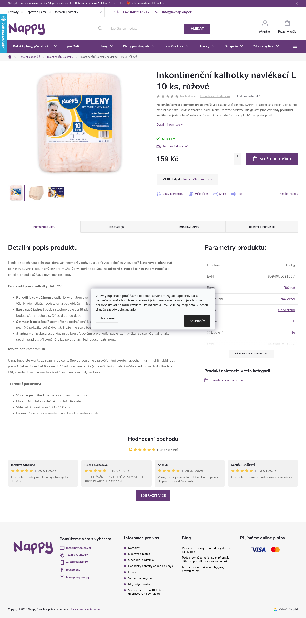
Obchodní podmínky (66, 12)
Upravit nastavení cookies (85, 609)
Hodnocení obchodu (153, 439)
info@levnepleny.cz (78, 548)
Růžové (289, 287)
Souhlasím (197, 321)
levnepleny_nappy (78, 577)
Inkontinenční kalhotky (226, 380)
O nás (132, 572)
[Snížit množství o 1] (237, 162)
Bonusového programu (197, 179)
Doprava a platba (36, 12)
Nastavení (107, 318)
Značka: (289, 194)
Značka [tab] (189, 227)
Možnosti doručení (175, 146)
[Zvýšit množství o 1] (237, 156)
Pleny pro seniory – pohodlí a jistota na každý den (207, 550)
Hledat (197, 28)
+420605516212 (77, 555)
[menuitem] (35, 46)
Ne (293, 332)
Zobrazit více (153, 495)
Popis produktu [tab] (44, 227)
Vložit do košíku (275, 159)
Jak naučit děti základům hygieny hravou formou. (203, 569)
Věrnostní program (140, 578)
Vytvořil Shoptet (288, 609)
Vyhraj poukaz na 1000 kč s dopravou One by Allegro (146, 592)
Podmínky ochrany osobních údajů (150, 566)
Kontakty (13, 12)
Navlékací (288, 299)
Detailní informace (168, 125)
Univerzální (286, 310)
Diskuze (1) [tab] (116, 227)
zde (133, 309)
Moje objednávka (139, 584)
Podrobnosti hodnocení (215, 96)
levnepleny (73, 570)
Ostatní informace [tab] (262, 227)
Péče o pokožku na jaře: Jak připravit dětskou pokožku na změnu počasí (205, 559)
